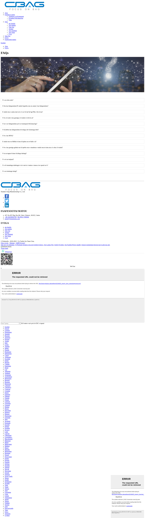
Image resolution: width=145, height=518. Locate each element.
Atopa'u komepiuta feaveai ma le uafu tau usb (95, 245)
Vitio (10, 20)
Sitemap (12, 243)
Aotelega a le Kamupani (16, 16)
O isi (10, 34)
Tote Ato (11, 27)
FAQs (6, 38)
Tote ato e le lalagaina (7, 245)
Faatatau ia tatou (10, 15)
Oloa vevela (4, 243)
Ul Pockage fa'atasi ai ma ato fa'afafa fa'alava (29, 245)
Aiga (6, 13)
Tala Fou (7, 36)
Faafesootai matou (10, 39)
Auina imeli (4, 248)
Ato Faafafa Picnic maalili (72, 245)
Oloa (6, 22)
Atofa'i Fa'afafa (59, 245)
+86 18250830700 (10, 217)
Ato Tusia (12, 32)
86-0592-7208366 (23, 217)
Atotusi (11, 29)
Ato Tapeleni (13, 31)
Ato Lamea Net (48, 245)
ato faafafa (12, 23)
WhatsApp (8, 252)
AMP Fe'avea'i (20, 243)
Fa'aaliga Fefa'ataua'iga (16, 18)
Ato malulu (12, 25)
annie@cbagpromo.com (12, 219)
